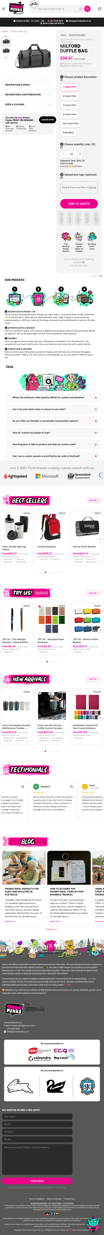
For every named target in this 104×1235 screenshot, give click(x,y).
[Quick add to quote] (30, 563)
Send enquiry (37, 1181)
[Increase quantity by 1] (80, 154)
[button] (79, 65)
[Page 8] (58, 572)
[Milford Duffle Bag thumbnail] (6, 41)
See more (51, 929)
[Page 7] (56, 572)
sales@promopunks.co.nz (80, 21)
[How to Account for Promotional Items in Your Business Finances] (69, 868)
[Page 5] (52, 572)
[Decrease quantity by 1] (63, 154)
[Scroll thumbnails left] (6, 36)
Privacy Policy (60, 1187)
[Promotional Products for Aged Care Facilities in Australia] (24, 868)
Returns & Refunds (54, 1199)
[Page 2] (47, 572)
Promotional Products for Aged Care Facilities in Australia (22, 891)
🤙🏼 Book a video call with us (52, 23)
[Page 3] (49, 572)
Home (5, 31)
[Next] (100, 539)
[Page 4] (51, 572)
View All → (93, 500)
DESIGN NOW (48, 120)
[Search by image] (81, 8)
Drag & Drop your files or (79, 187)
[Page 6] (54, 572)
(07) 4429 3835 (56, 21)
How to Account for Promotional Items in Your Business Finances (66, 891)
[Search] (87, 9)
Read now (9, 921)
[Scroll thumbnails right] (6, 57)
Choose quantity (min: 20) (79, 144)
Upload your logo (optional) (80, 174)
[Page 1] (45, 572)
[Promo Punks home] (16, 8)
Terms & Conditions (46, 1187)
